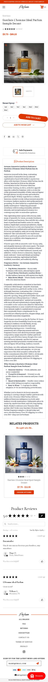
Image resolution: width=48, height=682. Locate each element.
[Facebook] (4, 136)
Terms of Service (24, 642)
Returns (24, 628)
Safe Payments (25, 150)
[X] (18, 136)
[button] (34, 515)
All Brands (24, 619)
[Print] (13, 136)
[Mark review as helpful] (42, 561)
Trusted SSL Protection (27, 153)
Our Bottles (24, 633)
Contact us (24, 637)
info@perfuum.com (25, 675)
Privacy (24, 646)
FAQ (24, 624)
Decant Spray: (10, 103)
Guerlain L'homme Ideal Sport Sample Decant (24, 481)
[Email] (9, 136)
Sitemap (37, 680)
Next (45, 466)
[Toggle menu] (7, 7)
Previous (3, 466)
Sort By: (32, 530)
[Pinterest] (22, 136)
